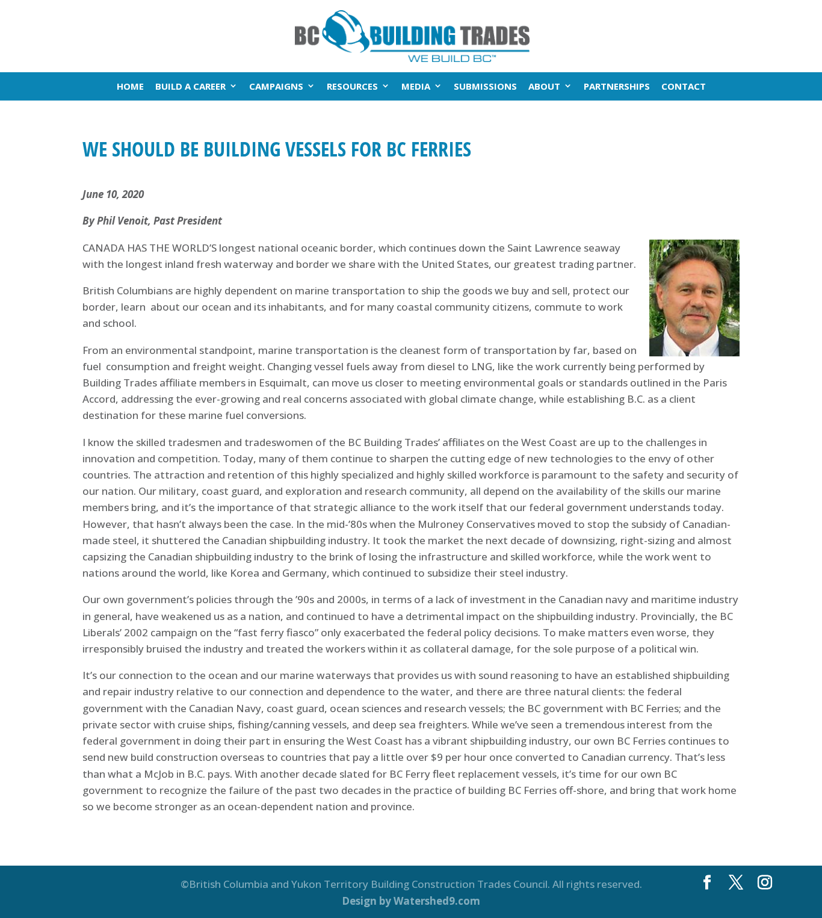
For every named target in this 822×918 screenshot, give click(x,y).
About (544, 86)
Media (415, 86)
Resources (352, 86)
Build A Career (190, 86)
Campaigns (276, 86)
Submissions (485, 86)
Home (130, 86)
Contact (683, 86)
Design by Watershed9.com (411, 901)
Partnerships (617, 86)
